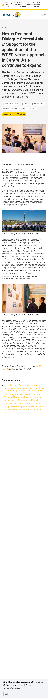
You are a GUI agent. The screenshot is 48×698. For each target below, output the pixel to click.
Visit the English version (29, 7)
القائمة (43, 15)
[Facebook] (21, 114)
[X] (15, 114)
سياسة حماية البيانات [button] (12, 688)
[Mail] (24, 114)
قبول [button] (6, 694)
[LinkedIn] (18, 114)
